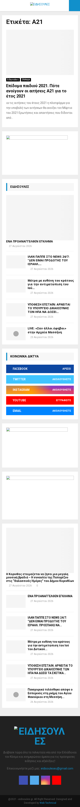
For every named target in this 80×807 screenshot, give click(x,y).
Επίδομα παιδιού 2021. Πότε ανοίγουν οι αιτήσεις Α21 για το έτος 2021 (36, 91)
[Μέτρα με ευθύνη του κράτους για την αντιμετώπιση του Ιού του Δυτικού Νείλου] (16, 285)
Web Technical (48, 802)
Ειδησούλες (13, 80)
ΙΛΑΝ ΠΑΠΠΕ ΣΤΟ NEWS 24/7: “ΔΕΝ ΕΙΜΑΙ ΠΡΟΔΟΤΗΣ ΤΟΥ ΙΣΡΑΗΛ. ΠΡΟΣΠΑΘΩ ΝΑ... (47, 621)
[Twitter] (34, 780)
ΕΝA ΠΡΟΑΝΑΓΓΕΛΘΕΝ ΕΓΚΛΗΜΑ (29, 241)
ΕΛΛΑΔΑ (26, 80)
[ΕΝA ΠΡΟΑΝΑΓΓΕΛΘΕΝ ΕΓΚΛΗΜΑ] (40, 217)
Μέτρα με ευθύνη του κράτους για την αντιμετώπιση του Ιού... (51, 284)
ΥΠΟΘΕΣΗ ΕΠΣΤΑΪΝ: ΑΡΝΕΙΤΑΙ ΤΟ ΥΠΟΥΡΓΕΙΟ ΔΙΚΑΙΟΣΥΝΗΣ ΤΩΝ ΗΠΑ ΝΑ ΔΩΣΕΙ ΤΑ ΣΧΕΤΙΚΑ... (50, 669)
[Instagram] (45, 780)
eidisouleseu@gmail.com (57, 768)
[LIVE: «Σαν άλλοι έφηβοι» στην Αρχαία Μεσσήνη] (16, 333)
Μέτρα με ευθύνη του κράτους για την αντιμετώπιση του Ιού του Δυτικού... (49, 645)
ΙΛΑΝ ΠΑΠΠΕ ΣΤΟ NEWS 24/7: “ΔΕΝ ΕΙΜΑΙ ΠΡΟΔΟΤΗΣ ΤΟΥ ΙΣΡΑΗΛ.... (48, 260)
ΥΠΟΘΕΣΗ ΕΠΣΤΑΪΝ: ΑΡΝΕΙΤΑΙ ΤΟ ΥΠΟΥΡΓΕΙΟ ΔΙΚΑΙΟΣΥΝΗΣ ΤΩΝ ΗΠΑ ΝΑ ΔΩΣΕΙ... (49, 308)
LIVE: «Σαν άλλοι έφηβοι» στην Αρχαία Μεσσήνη (47, 330)
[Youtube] (56, 780)
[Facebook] (23, 780)
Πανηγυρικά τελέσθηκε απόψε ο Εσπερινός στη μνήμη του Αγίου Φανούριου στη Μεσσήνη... (50, 693)
